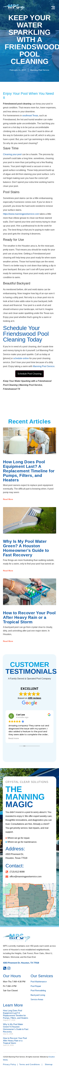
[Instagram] (9, 968)
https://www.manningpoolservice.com (21, 214)
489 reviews (34, 698)
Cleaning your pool (12, 154)
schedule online (21, 358)
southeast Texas (30, 115)
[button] (53, 8)
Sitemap (49, 1064)
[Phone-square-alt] (4, 968)
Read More (8, 499)
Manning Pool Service (43, 366)
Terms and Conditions (29, 1064)
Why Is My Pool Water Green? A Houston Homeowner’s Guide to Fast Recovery (26, 548)
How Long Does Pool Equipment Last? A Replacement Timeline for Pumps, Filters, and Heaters (29, 471)
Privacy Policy (9, 1064)
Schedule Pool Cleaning (29, 374)
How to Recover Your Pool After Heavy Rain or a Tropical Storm (29, 617)
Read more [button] (14, 738)
